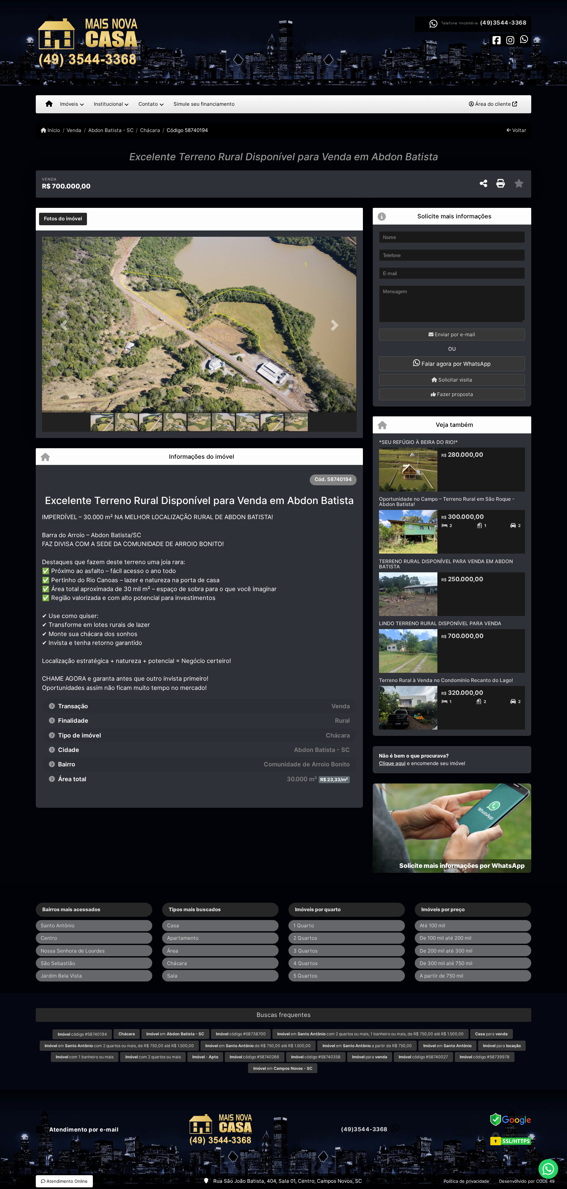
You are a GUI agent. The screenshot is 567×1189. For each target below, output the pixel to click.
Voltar (518, 130)
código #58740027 (423, 1056)
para (491, 1033)
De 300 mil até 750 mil (446, 963)
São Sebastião (58, 963)
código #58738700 (241, 1033)
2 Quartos (305, 938)
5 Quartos (305, 976)
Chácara (150, 130)
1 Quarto (303, 925)
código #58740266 (254, 1056)
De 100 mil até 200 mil (446, 938)
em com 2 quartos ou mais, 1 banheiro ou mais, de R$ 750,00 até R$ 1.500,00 (370, 1033)
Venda (74, 130)
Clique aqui (392, 763)
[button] (65, 325)
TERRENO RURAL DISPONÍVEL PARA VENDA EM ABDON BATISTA (446, 564)
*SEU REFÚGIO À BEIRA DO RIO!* (418, 442)
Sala (172, 976)
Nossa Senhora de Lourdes (73, 951)
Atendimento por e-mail (83, 1129)
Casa (173, 925)
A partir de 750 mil (441, 976)
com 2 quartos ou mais (153, 1056)
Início (53, 130)
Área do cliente (493, 104)
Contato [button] (148, 104)
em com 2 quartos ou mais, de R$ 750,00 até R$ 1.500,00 (119, 1045)
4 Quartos (305, 963)
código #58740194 (82, 1034)
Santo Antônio (57, 925)
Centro (49, 938)
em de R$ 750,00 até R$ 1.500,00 (258, 1045)
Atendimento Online (66, 1181)
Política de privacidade (466, 1181)
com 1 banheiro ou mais (85, 1056)
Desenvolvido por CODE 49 (527, 1181)
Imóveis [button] (69, 104)
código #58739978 (485, 1056)
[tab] (63, 219)
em (175, 1033)
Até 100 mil (432, 925)
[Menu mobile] (49, 104)
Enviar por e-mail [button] (454, 334)
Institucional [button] (108, 104)
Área (172, 951)
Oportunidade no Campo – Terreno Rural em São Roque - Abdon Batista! (446, 502)
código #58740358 (316, 1056)
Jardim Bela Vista (61, 976)
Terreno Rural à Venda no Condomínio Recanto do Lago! (446, 680)
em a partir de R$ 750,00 (367, 1045)
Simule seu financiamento (204, 104)
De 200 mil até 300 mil (446, 951)
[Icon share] (496, 40)
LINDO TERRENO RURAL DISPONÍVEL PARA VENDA (440, 623)
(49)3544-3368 (503, 22)
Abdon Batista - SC (110, 130)
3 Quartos (305, 951)
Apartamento (183, 938)
